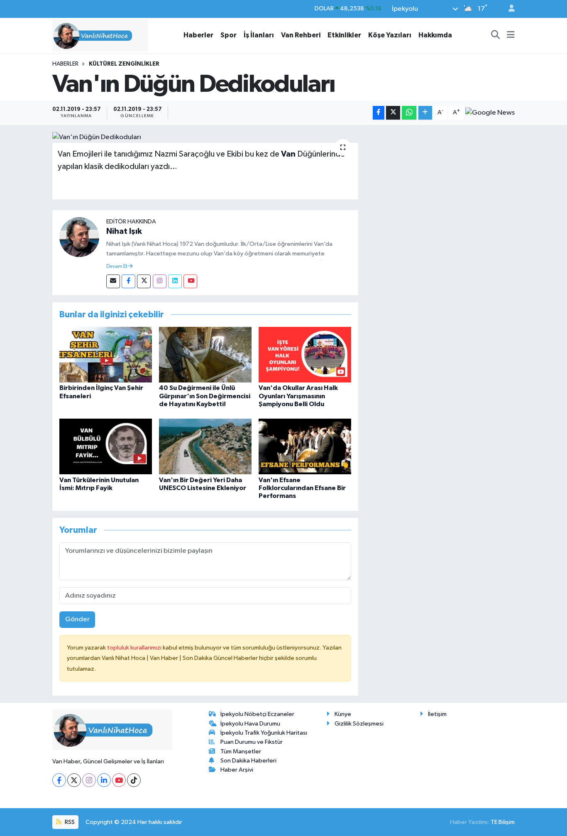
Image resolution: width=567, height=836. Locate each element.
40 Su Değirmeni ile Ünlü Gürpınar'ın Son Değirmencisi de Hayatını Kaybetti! (204, 396)
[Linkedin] (175, 281)
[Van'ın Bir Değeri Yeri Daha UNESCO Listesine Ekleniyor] (205, 446)
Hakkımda (435, 35)
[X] (74, 780)
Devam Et (117, 266)
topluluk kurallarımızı (135, 648)
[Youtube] (190, 281)
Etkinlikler (344, 35)
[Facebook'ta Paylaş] (378, 113)
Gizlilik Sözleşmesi (359, 724)
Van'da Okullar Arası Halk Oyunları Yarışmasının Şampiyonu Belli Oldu (298, 396)
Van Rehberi (300, 35)
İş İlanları (259, 35)
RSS (69, 822)
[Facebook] (128, 281)
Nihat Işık (124, 231)
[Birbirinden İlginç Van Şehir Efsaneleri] (105, 354)
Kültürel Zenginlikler (124, 64)
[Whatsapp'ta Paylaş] (409, 113)
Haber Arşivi (236, 770)
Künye (343, 714)
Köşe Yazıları (389, 35)
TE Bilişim (503, 822)
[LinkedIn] (104, 780)
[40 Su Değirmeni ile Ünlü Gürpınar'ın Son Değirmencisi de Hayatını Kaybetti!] (205, 354)
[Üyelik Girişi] (508, 9)
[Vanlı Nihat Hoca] (100, 35)
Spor (228, 35)
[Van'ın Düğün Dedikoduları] (205, 137)
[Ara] (495, 35)
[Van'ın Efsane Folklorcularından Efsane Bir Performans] (305, 446)
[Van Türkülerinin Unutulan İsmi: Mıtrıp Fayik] (105, 446)
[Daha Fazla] (425, 113)
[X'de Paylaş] (393, 113)
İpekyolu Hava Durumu (250, 724)
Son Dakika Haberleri (248, 761)
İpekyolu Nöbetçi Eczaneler (257, 714)
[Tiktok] (134, 780)
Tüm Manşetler (240, 751)
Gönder (77, 619)
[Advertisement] (440, 190)
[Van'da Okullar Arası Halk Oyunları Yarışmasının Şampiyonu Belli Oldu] (305, 354)
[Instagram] (159, 281)
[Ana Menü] (511, 35)
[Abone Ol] (490, 112)
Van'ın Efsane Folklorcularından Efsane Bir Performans (302, 488)
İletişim (437, 714)
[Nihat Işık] (79, 236)
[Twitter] (144, 281)
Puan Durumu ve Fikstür (251, 742)
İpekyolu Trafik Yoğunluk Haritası (263, 733)
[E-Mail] (113, 281)
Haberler (198, 35)
